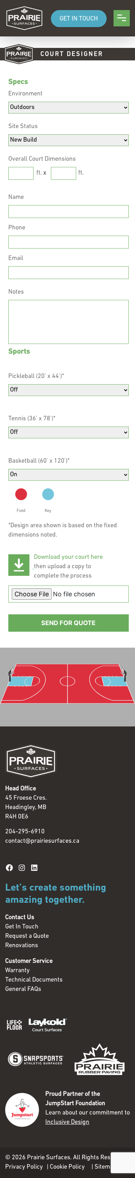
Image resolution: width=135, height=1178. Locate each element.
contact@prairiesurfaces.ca (42, 841)
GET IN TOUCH (79, 19)
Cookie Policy (67, 1167)
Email (15, 258)
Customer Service (29, 961)
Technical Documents (34, 980)
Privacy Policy (24, 1167)
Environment (25, 94)
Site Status (23, 127)
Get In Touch (21, 927)
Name (16, 197)
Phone (16, 228)
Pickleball (36, 376)
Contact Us (19, 918)
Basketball (39, 461)
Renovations (21, 946)
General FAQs (23, 989)
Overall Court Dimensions (42, 159)
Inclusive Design (67, 1122)
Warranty (17, 971)
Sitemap (105, 1167)
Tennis (31, 419)
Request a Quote (27, 936)
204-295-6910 (25, 832)
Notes (16, 292)
